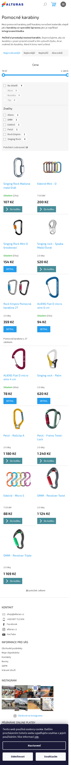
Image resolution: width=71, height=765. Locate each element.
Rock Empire (16, 134)
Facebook (12, 624)
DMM (12, 120)
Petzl (12, 129)
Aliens (13, 115)
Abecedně (57, 53)
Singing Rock (16, 139)
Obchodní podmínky (12, 648)
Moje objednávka (10, 652)
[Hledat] (45, 4)
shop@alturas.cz (15, 614)
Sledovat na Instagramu (30, 715)
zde (36, 737)
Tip (11, 100)
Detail (10, 269)
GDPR (4, 666)
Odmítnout (18, 756)
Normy (5, 661)
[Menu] (63, 4)
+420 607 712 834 (15, 619)
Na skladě (15, 85)
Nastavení (34, 745)
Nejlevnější (29, 53)
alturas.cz (12, 629)
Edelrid (13, 124)
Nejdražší (43, 53)
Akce (12, 90)
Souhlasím (50, 756)
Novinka (14, 95)
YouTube (11, 634)
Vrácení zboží (9, 670)
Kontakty (6, 657)
